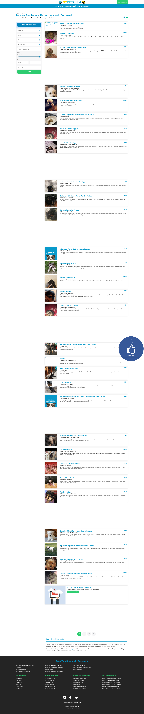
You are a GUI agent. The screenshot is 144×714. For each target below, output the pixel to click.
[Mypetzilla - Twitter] (76, 698)
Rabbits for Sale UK (50, 686)
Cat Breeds (19, 682)
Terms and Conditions (68, 702)
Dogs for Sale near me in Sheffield (111, 680)
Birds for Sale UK (49, 680)
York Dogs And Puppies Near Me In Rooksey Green (54, 668)
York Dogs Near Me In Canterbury (54, 671)
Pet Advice (19, 678)
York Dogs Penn (77, 669)
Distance (19, 53)
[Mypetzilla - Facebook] (70, 698)
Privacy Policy (77, 702)
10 (89, 634)
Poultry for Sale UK (50, 689)
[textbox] (29, 49)
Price (18, 60)
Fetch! (29, 72)
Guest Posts (19, 686)
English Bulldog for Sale (79, 689)
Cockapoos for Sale (78, 680)
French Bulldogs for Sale (79, 678)
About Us (18, 684)
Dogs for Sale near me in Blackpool (111, 686)
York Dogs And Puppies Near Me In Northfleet (25, 666)
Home (17, 13)
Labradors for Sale (78, 682)
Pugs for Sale (76, 684)
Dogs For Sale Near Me (109, 675)
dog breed (73, 649)
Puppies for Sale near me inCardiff (111, 682)
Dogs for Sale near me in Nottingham (111, 678)
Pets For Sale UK (49, 684)
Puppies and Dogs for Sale (81, 675)
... (84, 634)
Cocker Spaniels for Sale (79, 686)
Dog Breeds (19, 680)
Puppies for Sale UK (50, 678)
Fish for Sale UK (49, 682)
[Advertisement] (29, 85)
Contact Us (19, 689)
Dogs (23, 13)
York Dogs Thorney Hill (79, 665)
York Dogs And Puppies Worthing (82, 667)
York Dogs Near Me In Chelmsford (54, 665)
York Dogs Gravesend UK (23, 671)
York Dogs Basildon (21, 669)
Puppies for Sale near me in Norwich (111, 684)
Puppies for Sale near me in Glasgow (111, 689)
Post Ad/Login (122, 2)
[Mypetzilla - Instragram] (64, 698)
